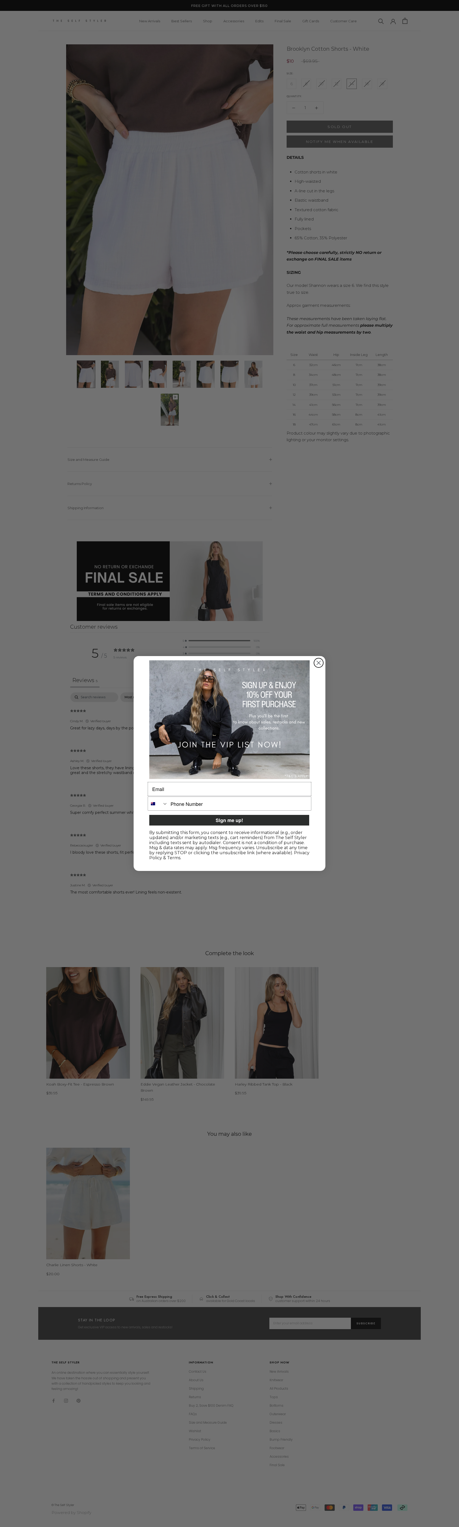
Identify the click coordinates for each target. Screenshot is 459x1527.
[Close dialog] (318, 662)
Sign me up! (229, 820)
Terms (173, 857)
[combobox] (158, 803)
